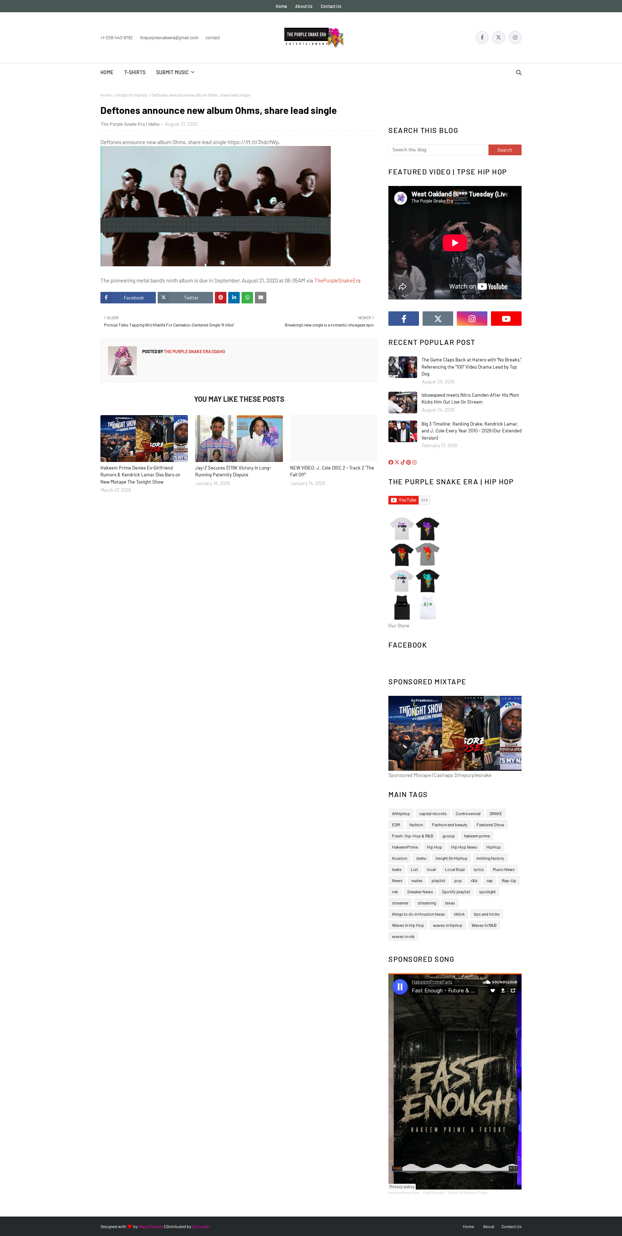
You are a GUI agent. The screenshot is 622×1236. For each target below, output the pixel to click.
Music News (504, 869)
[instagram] (515, 37)
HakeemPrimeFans (404, 1193)
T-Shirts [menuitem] (134, 72)
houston (399, 858)
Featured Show (490, 824)
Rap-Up (509, 880)
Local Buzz (455, 869)
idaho (421, 858)
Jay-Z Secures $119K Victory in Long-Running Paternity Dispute (233, 471)
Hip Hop (434, 846)
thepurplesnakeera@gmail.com (169, 37)
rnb (395, 891)
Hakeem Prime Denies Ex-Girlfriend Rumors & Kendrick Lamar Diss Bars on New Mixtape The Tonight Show (140, 475)
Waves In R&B (484, 925)
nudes (417, 880)
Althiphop (401, 813)
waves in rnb (403, 936)
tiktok (459, 913)
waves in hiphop (448, 925)
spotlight (487, 891)
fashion (416, 824)
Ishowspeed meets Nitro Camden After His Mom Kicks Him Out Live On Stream (470, 398)
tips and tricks (487, 913)
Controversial (468, 813)
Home (281, 6)
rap (490, 880)
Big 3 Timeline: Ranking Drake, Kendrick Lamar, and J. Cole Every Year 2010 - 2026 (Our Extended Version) (472, 431)
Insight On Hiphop (132, 94)
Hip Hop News (464, 846)
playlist (438, 880)
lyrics (479, 869)
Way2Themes (151, 1226)
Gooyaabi (201, 1226)
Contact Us (331, 6)
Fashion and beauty (450, 824)
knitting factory (490, 858)
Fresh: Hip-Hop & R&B (412, 835)
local (431, 869)
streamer (400, 902)
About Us (303, 6)
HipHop (493, 846)
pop (458, 880)
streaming (427, 902)
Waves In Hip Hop (408, 925)
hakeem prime (477, 835)
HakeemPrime (405, 846)
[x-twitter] (498, 37)
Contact (213, 37)
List (414, 869)
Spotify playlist (456, 891)
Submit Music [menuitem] (172, 72)
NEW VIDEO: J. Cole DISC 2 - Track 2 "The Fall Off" (332, 471)
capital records (433, 813)
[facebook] (481, 37)
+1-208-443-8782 (116, 37)
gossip (448, 835)
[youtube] (506, 318)
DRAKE (496, 813)
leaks (397, 869)
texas (450, 902)
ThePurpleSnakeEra (337, 280)
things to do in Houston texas (418, 913)
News (397, 880)
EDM (396, 824)
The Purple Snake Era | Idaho (130, 124)
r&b (474, 880)
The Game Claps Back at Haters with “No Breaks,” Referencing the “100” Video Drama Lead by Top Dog (472, 367)
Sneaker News (420, 891)
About (488, 1226)
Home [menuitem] (106, 72)
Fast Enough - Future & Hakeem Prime (455, 1193)
